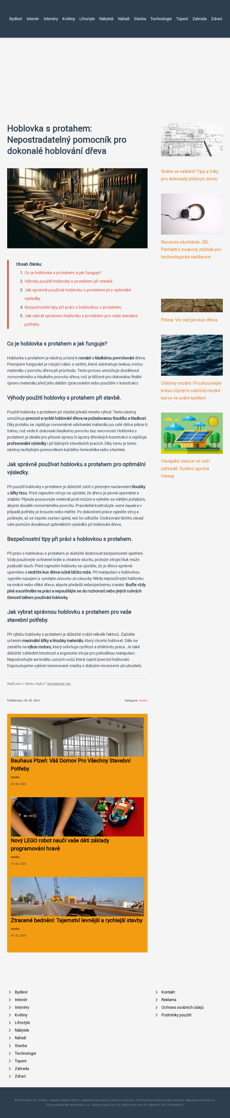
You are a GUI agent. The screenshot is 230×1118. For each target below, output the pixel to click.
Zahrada (199, 19)
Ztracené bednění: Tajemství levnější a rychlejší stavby (76, 920)
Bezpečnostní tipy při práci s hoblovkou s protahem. (73, 307)
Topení (182, 19)
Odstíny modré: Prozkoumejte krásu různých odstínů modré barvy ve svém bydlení (191, 390)
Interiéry (51, 19)
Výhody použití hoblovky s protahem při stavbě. (68, 281)
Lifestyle (87, 19)
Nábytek (106, 19)
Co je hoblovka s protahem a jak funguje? (62, 272)
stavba (143, 700)
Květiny (68, 19)
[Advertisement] (115, 71)
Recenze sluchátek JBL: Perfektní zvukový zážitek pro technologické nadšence (191, 249)
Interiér (33, 19)
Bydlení (15, 19)
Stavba (140, 19)
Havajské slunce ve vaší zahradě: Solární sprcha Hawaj (185, 468)
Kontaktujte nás (59, 684)
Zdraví (216, 19)
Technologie (161, 19)
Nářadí (123, 19)
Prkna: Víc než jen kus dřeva (189, 320)
